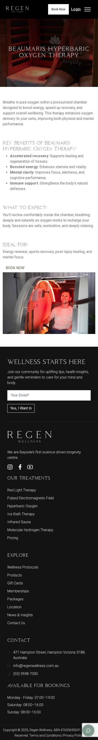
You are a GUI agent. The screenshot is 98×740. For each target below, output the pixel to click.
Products (14, 575)
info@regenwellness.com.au (36, 666)
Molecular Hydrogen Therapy (30, 530)
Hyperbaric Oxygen (22, 506)
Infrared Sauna (19, 522)
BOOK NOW (15, 268)
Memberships (18, 591)
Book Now (58, 9)
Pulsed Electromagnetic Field (30, 498)
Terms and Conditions (45, 735)
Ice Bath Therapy (21, 514)
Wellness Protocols (22, 567)
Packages (15, 599)
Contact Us (16, 623)
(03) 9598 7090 (25, 674)
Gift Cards (15, 583)
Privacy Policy (73, 735)
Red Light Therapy (21, 490)
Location (14, 607)
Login (76, 9)
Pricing (12, 538)
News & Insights (20, 615)
